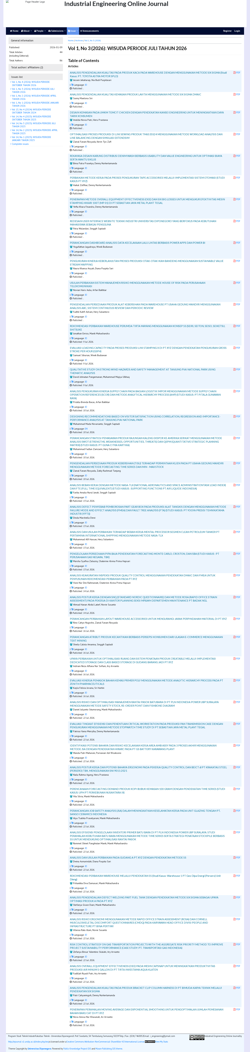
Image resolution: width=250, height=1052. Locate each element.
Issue (73, 30)
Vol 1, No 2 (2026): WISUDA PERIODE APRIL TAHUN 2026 (33, 97)
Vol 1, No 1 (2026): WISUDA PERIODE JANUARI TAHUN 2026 (35, 104)
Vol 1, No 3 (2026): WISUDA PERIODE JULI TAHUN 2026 (32, 90)
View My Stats (161, 1041)
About (26, 30)
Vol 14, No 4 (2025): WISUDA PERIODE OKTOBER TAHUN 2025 (31, 118)
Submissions (57, 30)
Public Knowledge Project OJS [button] (77, 1048)
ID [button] (86, 84)
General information (22, 40)
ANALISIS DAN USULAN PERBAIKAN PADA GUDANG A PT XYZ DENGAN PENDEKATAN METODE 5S (128, 857)
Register (227, 30)
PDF (238, 72)
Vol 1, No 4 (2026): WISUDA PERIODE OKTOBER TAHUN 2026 (30, 83)
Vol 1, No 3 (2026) (93, 40)
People (40, 30)
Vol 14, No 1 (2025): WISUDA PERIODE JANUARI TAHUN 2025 (31, 139)
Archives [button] (79, 40)
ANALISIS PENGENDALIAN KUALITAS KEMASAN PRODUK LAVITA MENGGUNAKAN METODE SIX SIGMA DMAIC (135, 94)
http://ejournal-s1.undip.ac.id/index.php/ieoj (28, 1041)
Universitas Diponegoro (39, 1048)
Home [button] (71, 40)
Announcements (91, 30)
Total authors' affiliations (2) (27, 67)
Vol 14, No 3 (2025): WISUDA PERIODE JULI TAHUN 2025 (33, 125)
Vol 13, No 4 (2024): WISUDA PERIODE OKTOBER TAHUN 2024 (31, 111)
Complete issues (20, 143)
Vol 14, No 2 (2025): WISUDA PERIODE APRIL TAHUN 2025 (34, 132)
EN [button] (86, 428)
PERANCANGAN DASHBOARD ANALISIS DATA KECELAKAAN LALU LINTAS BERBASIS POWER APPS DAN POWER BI (137, 242)
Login (237, 30)
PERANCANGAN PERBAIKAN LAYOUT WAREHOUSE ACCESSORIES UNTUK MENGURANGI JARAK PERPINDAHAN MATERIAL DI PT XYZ (148, 618)
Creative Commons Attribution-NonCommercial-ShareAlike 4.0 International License (105, 1041)
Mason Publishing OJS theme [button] (109, 1048)
